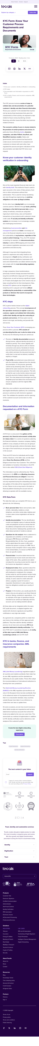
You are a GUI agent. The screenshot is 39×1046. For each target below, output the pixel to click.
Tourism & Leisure (8, 947)
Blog (4, 975)
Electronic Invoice (8, 915)
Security (5, 953)
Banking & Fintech (8, 939)
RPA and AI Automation (24, 931)
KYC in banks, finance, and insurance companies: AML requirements (19, 96)
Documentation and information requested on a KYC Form (19, 92)
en (13, 61)
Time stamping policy (9, 980)
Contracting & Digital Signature (26, 934)
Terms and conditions (9, 1020)
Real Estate (6, 942)
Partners (5, 997)
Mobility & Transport (8, 945)
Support (26, 2)
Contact (21, 2)
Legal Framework (13, 746)
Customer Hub (7, 896)
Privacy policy (7, 1017)
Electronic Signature (8, 898)
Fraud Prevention (23, 936)
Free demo (19, 734)
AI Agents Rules (7, 988)
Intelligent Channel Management (27, 939)
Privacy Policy (27, 784)
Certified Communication (10, 901)
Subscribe (32, 12)
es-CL (24, 61)
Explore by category (7, 12)
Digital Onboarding (25, 746)
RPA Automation (7, 912)
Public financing (7, 1022)
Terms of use (6, 1014)
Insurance (5, 934)
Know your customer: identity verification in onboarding (19, 87)
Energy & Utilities (8, 936)
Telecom (5, 931)
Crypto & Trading (7, 950)
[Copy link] (29, 69)
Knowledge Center (8, 978)
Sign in (5, 1000)
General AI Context (8, 983)
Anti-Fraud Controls (8, 906)
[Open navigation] (36, 6)
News (4, 964)
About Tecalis (14, 2)
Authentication (7, 904)
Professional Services (9, 920)
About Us (5, 961)
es (18, 61)
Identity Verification (19, 749)
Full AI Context (7, 986)
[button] (19, 844)
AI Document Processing (10, 917)
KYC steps (7, 89)
